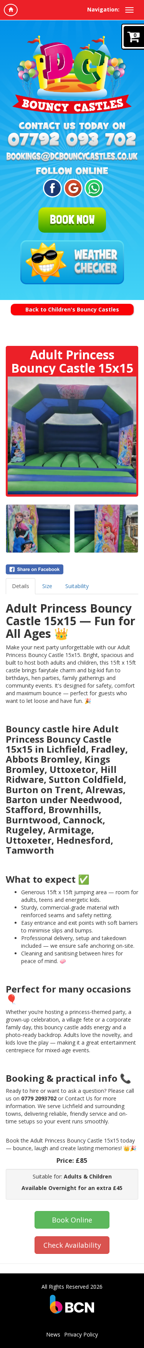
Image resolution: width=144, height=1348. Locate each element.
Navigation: (103, 9)
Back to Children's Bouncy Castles (72, 309)
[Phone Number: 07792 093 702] (72, 140)
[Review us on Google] (72, 188)
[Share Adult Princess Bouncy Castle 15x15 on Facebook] (72, 569)
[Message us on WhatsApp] (92, 188)
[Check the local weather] (72, 262)
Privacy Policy (81, 1334)
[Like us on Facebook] (51, 188)
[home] (11, 10)
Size (47, 586)
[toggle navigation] (129, 9)
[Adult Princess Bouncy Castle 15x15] (72, 435)
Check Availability (72, 1245)
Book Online (72, 1219)
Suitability (77, 586)
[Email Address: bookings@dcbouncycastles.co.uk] (72, 157)
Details (20, 586)
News (53, 1334)
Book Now (72, 219)
